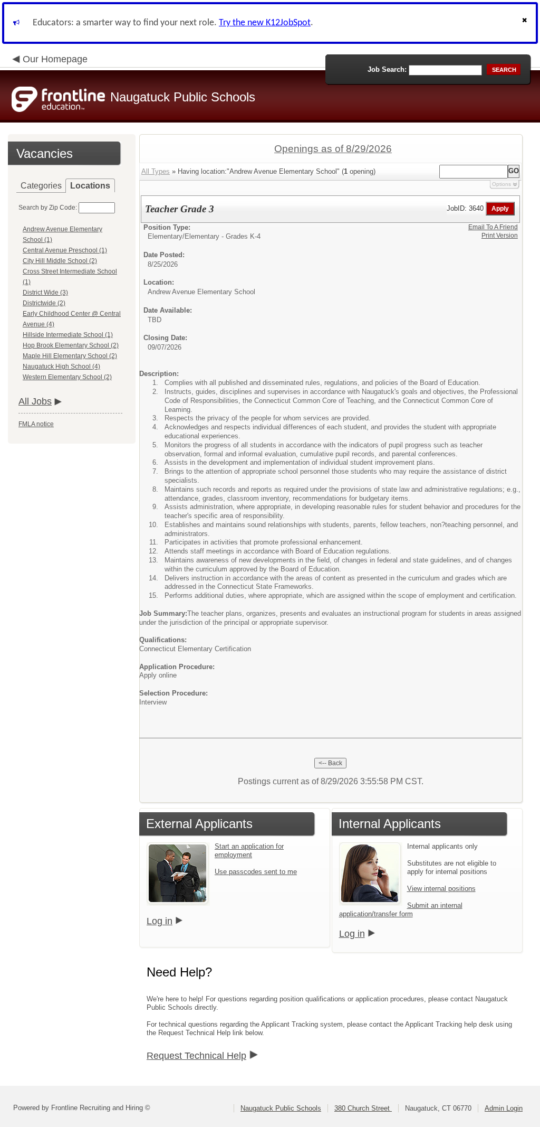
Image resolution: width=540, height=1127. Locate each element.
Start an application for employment (249, 850)
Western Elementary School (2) (67, 377)
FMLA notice (36, 424)
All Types (155, 171)
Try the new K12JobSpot (265, 23)
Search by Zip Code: (47, 207)
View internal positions (441, 889)
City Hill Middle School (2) (60, 261)
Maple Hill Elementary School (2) (70, 356)
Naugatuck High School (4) (61, 366)
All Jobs (35, 401)
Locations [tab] (90, 185)
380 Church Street (363, 1108)
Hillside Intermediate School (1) (68, 335)
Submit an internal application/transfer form (400, 909)
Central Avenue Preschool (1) (65, 250)
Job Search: (387, 69)
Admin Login (504, 1108)
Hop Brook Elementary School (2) (71, 345)
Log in (159, 921)
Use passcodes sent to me (256, 872)
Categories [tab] (41, 185)
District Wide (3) (45, 292)
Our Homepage (55, 59)
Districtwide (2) (44, 303)
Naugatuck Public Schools (280, 1108)
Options (501, 184)
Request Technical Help (196, 1055)
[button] (525, 23)
